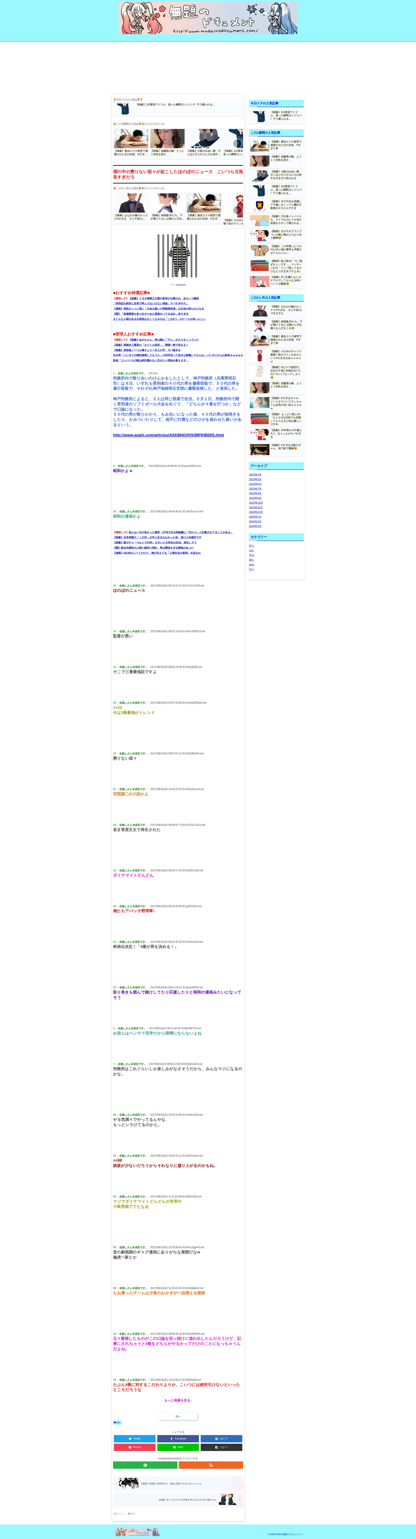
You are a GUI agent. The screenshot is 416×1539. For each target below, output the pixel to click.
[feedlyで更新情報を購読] (145, 1465)
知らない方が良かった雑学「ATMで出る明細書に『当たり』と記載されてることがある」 (181, 532)
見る (251, 555)
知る (251, 564)
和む (119, 1422)
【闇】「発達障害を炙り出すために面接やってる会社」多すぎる (150, 313)
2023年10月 (256, 502)
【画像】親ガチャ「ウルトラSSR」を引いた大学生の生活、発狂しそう (155, 542)
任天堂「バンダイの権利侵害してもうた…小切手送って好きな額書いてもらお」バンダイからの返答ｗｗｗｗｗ (178, 355)
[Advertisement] (208, 66)
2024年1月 (255, 516)
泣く (251, 569)
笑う (251, 545)
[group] (131, 144)
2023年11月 (256, 507)
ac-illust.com (181, 284)
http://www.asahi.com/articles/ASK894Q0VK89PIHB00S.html (168, 435)
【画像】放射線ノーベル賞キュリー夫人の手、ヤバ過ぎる (147, 350)
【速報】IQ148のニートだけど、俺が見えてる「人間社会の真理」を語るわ (157, 553)
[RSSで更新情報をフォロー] (211, 1465)
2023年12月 (256, 512)
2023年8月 (255, 493)
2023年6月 (255, 484)
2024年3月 (255, 526)
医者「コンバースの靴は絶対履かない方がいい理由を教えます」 (150, 360)
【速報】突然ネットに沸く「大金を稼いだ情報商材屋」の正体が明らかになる (158, 308)
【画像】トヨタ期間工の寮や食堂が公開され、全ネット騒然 (164, 298)
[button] (237, 143)
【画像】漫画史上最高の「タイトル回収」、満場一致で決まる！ (150, 345)
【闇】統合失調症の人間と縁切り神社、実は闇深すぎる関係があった (153, 547)
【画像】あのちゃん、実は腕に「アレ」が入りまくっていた (164, 339)
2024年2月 (255, 521)
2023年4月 (255, 474)
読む (251, 550)
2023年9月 (255, 498)
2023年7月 (255, 488)
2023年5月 (255, 479)
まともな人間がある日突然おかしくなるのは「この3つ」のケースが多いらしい (159, 319)
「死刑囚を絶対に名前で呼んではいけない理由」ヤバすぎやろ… (150, 303)
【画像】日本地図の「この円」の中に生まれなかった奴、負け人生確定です (157, 537)
